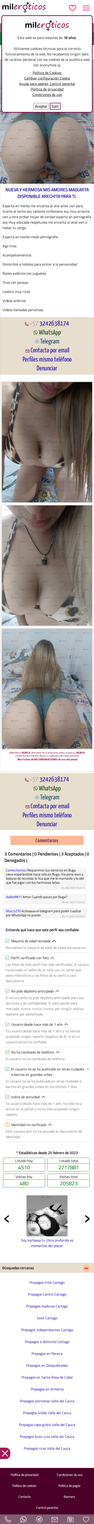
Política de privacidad (47, 89)
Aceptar (41, 106)
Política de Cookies (47, 72)
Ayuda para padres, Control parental (47, 83)
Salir (55, 106)
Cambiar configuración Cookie (47, 78)
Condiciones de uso (47, 94)
